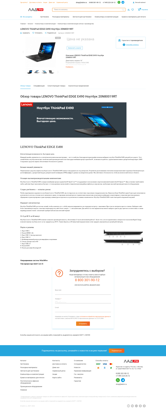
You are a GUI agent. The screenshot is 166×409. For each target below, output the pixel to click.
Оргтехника (24, 364)
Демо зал (52, 2)
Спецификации (39, 86)
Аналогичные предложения (78, 86)
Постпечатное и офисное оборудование (29, 382)
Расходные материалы (28, 367)
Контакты (56, 360)
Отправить (83, 324)
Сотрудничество (80, 364)
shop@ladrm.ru (81, 2)
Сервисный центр (62, 2)
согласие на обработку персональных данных (95, 316)
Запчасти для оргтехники (29, 371)
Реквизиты (78, 377)
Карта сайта (56, 377)
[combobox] (88, 9)
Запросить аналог (74, 48)
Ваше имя (58, 290)
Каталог (23, 360)
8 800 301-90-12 (95, 2)
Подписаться (117, 351)
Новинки (23, 390)
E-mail (57, 307)
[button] (23, 52)
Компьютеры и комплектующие (32, 374)
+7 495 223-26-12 (109, 2)
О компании (78, 360)
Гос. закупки (78, 374)
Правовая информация (82, 371)
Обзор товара (25, 86)
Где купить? (24, 2)
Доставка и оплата (35, 2)
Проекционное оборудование (31, 386)
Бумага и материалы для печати (32, 377)
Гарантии (77, 381)
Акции (45, 2)
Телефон (58, 299)
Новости (77, 367)
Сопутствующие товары (56, 86)
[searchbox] (89, 9)
